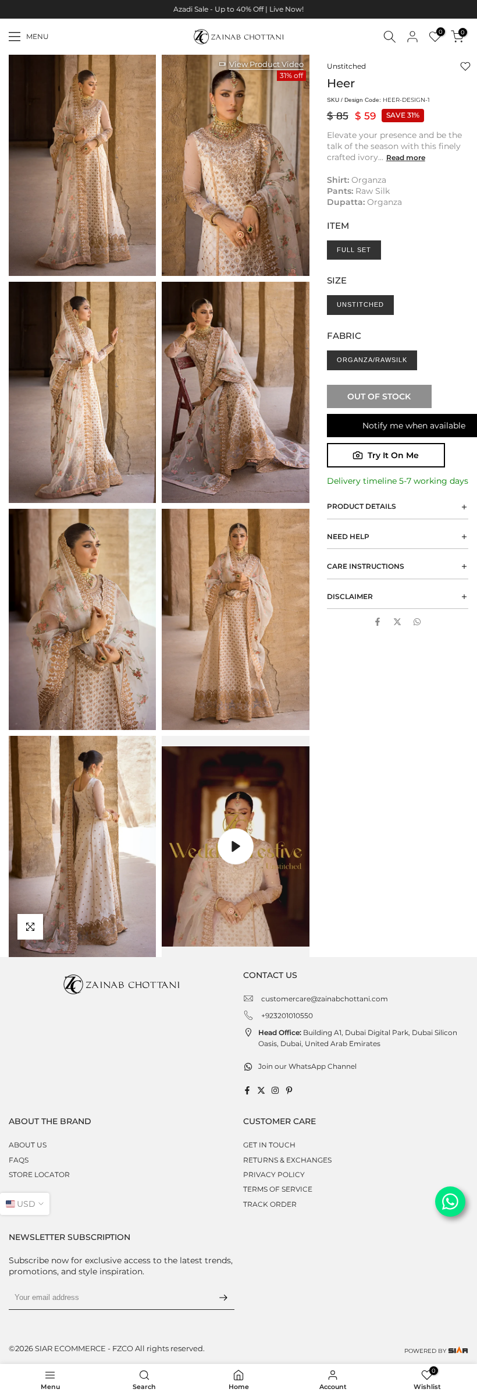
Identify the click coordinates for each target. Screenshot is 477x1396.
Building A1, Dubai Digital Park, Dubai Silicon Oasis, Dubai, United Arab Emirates (357, 1038)
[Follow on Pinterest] (289, 1090)
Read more (405, 157)
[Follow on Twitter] (261, 1090)
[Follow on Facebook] (247, 1090)
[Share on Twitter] (397, 622)
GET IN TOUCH (269, 1144)
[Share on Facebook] (377, 622)
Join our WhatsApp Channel (307, 1066)
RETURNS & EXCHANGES (287, 1160)
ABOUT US (28, 1144)
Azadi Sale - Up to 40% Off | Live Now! (238, 9)
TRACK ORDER (270, 1204)
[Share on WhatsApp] (417, 622)
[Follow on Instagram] (275, 1090)
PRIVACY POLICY (274, 1174)
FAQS (19, 1160)
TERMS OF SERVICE (277, 1189)
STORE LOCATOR (39, 1174)
